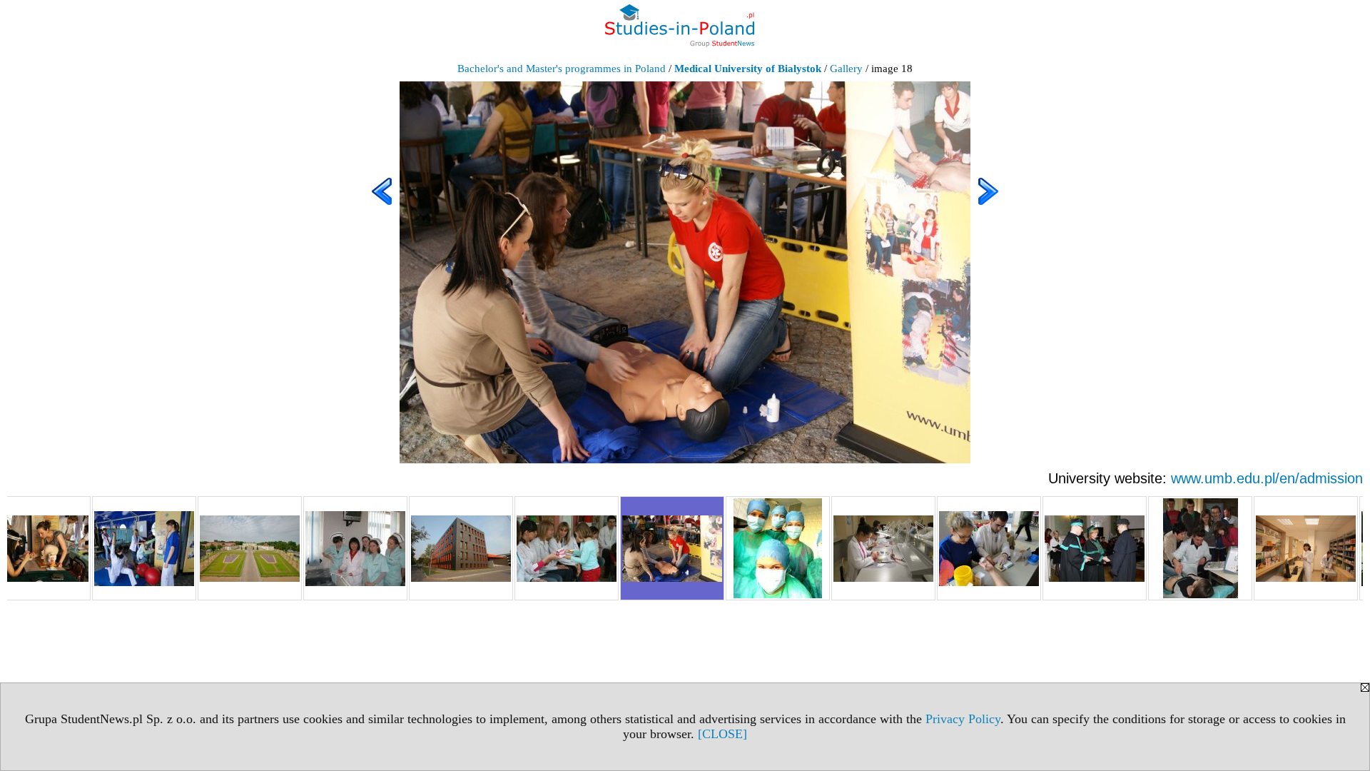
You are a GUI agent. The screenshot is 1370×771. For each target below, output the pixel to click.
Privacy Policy (962, 719)
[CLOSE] (722, 734)
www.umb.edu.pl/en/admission (1267, 478)
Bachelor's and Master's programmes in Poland (561, 68)
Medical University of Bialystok (747, 68)
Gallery (846, 68)
